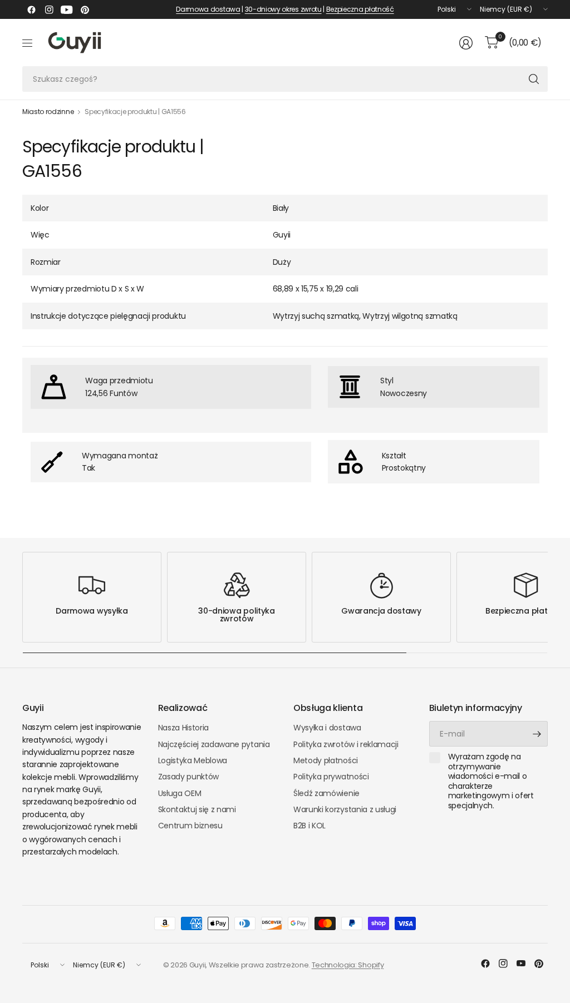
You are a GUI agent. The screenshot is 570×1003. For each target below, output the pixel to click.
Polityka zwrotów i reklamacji (346, 744)
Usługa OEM (180, 793)
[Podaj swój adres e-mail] (536, 734)
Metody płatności (325, 760)
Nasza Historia (183, 727)
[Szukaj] (534, 79)
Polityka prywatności (331, 776)
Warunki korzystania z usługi (344, 809)
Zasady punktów (188, 776)
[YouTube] (67, 9)
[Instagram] (49, 9)
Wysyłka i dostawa (327, 727)
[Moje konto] (466, 43)
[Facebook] (31, 9)
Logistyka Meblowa (193, 760)
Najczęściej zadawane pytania (214, 744)
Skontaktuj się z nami (197, 809)
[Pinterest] (85, 9)
